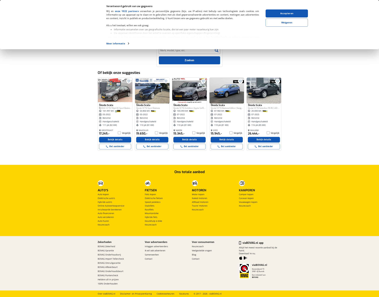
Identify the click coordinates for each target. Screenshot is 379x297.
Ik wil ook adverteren (155, 250)
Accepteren (286, 13)
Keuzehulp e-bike (153, 221)
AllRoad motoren (200, 202)
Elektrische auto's (106, 198)
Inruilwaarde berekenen (110, 209)
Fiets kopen (150, 194)
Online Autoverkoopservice (111, 205)
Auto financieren (106, 213)
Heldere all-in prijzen (108, 279)
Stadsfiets (149, 205)
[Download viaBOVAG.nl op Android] (245, 258)
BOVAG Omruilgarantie (109, 263)
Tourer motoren (200, 205)
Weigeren (286, 22)
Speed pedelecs (152, 202)
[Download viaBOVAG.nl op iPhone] (241, 258)
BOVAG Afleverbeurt (108, 267)
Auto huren (103, 221)
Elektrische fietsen (154, 198)
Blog (194, 254)
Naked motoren (199, 198)
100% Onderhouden (108, 283)
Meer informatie (115, 43)
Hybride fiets (151, 217)
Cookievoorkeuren (165, 293)
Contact (148, 258)
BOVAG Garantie (106, 250)
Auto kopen (103, 194)
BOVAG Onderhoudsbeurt (110, 271)
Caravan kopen (246, 198)
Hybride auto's (105, 202)
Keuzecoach (104, 224)
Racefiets (149, 209)
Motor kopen (198, 194)
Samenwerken (152, 254)
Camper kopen (246, 194)
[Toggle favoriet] (128, 81)
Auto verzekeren (106, 217)
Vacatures (184, 293)
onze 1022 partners (127, 11)
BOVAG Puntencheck (108, 275)
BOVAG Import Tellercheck (111, 258)
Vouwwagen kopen (248, 202)
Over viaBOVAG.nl (106, 293)
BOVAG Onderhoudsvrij (109, 254)
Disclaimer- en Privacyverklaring (136, 293)
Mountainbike (152, 213)
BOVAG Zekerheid (106, 246)
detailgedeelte (219, 37)
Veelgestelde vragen (202, 250)
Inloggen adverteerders (156, 246)
